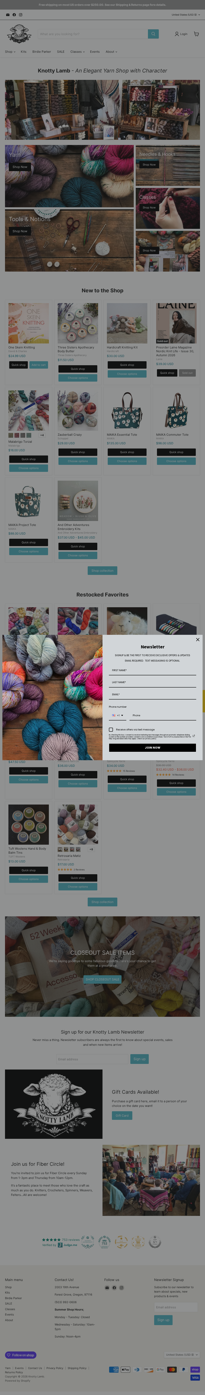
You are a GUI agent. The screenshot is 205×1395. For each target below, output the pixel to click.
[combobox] (117, 715)
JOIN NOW (152, 748)
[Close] (198, 639)
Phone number (118, 706)
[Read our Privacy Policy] (193, 735)
